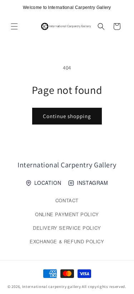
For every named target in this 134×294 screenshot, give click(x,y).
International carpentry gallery (51, 286)
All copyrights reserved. (104, 286)
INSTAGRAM (92, 182)
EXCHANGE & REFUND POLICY (67, 241)
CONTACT (67, 200)
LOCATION (47, 182)
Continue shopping (67, 116)
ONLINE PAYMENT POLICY (67, 214)
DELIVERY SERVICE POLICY (67, 227)
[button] (14, 26)
